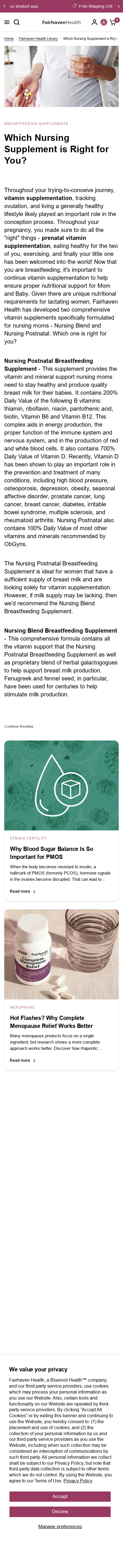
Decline (60, 1511)
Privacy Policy (78, 1480)
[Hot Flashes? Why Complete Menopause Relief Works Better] (61, 954)
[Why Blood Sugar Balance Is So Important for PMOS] (61, 785)
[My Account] (94, 22)
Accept (60, 1496)
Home (9, 39)
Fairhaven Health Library (38, 39)
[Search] (16, 22)
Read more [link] (20, 891)
